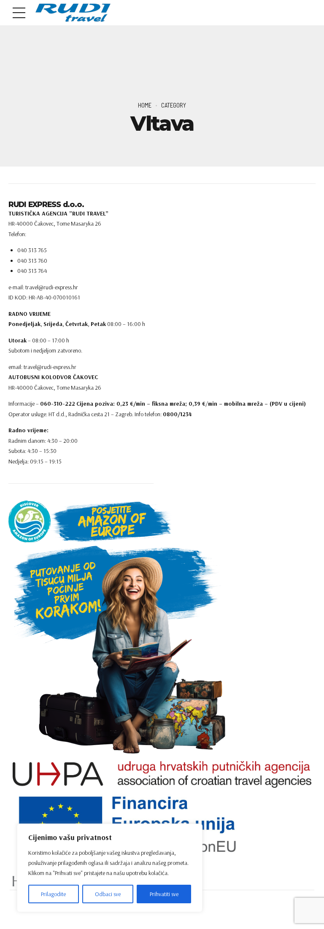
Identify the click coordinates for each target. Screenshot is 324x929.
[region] (109, 868)
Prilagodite (53, 894)
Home (144, 105)
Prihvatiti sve (164, 894)
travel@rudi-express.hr (50, 367)
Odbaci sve (108, 894)
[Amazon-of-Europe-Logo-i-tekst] (89, 522)
